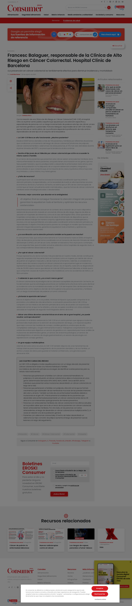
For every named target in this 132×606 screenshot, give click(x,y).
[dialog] (70, 593)
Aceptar (99, 588)
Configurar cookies (100, 599)
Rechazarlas (100, 594)
